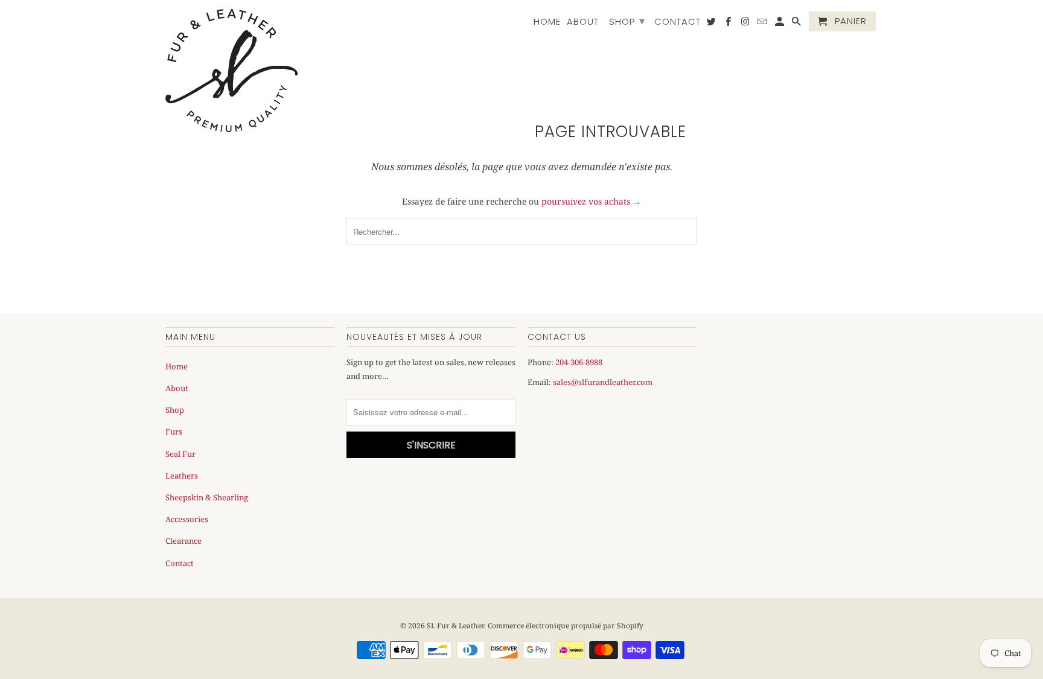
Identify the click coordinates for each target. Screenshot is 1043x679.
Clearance (183, 540)
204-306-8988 (578, 362)
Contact (677, 22)
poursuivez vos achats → (591, 201)
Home (547, 22)
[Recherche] (797, 23)
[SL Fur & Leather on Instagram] (746, 23)
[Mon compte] (780, 23)
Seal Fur (180, 453)
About (583, 22)
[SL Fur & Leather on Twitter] (712, 23)
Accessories (186, 519)
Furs (173, 431)
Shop (627, 20)
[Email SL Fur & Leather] (763, 23)
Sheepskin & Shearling (206, 497)
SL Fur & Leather (455, 625)
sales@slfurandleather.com (602, 382)
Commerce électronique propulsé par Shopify (565, 625)
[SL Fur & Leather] (231, 70)
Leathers (181, 475)
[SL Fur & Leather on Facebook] (729, 23)
